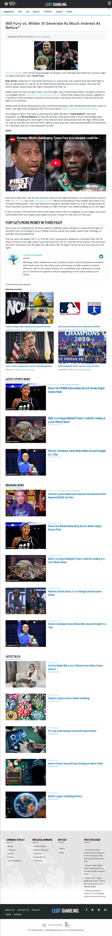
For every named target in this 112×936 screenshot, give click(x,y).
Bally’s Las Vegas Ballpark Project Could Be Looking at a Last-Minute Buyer (77, 419)
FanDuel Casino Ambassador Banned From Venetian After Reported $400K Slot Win (77, 495)
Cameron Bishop (72, 491)
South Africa (39, 857)
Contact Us (23, 910)
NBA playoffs (17, 200)
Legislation (8, 11)
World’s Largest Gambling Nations (65, 796)
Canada (38, 853)
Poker (69, 11)
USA (20, 11)
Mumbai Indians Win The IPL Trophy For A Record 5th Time (78, 366)
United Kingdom (41, 850)
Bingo (10, 846)
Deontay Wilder (14, 72)
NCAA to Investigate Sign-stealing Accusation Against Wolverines (28, 326)
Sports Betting (14, 860)
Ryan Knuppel (29, 369)
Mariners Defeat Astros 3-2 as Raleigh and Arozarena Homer (75, 593)
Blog (62, 852)
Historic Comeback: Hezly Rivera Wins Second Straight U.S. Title (77, 452)
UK (27, 11)
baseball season (43, 200)
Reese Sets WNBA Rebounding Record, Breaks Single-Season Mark (76, 389)
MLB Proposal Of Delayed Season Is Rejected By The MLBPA (79, 326)
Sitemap (18, 914)
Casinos (12, 850)
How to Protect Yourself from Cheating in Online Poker (75, 763)
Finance (48, 11)
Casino (59, 11)
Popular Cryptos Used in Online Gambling (68, 698)
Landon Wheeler (42, 36)
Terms (8, 914)
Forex (10, 853)
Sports (36, 11)
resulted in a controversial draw (43, 94)
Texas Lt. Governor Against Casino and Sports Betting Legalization (29, 366)
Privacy (36, 910)
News (62, 848)
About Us (9, 910)
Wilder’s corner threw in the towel (79, 108)
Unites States (40, 846)
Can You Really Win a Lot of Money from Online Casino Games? (75, 667)
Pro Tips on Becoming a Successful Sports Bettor (72, 730)
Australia (38, 860)
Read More (53, 672)
